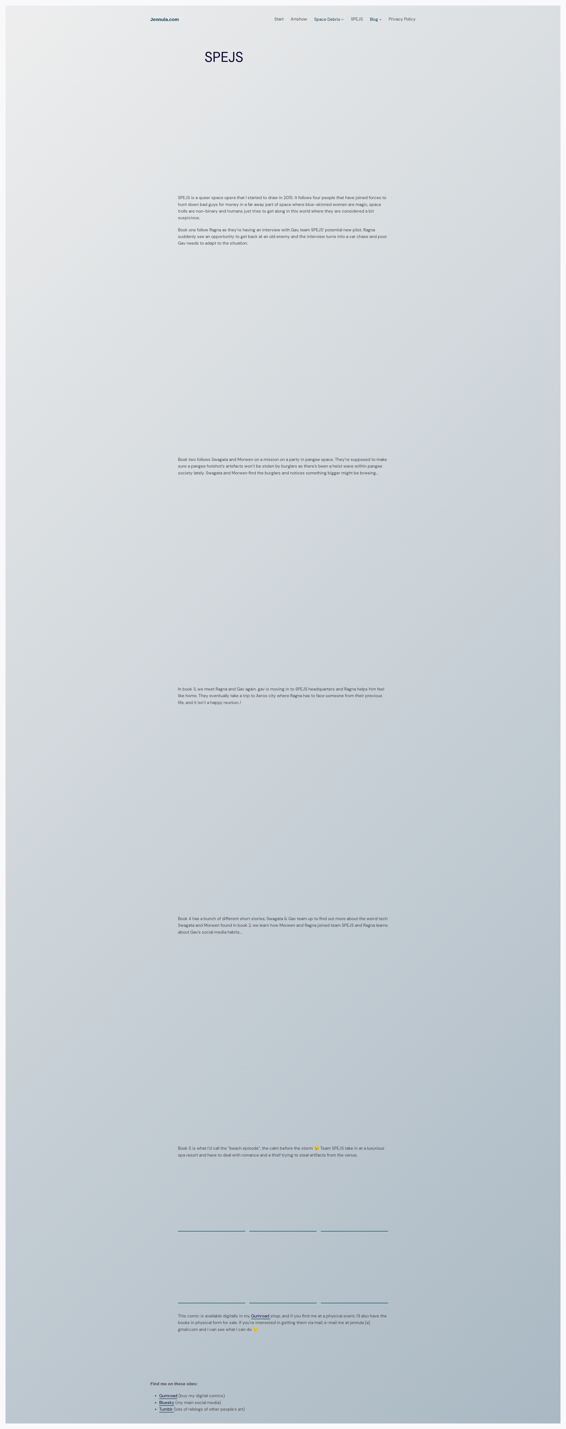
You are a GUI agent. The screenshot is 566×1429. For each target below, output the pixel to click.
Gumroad (260, 1316)
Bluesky (166, 1402)
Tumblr (166, 1409)
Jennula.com (164, 19)
